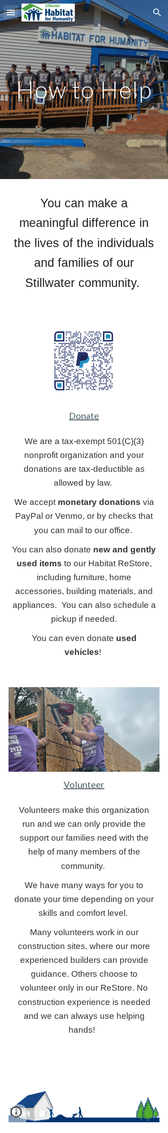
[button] (11, 12)
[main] (84, 89)
